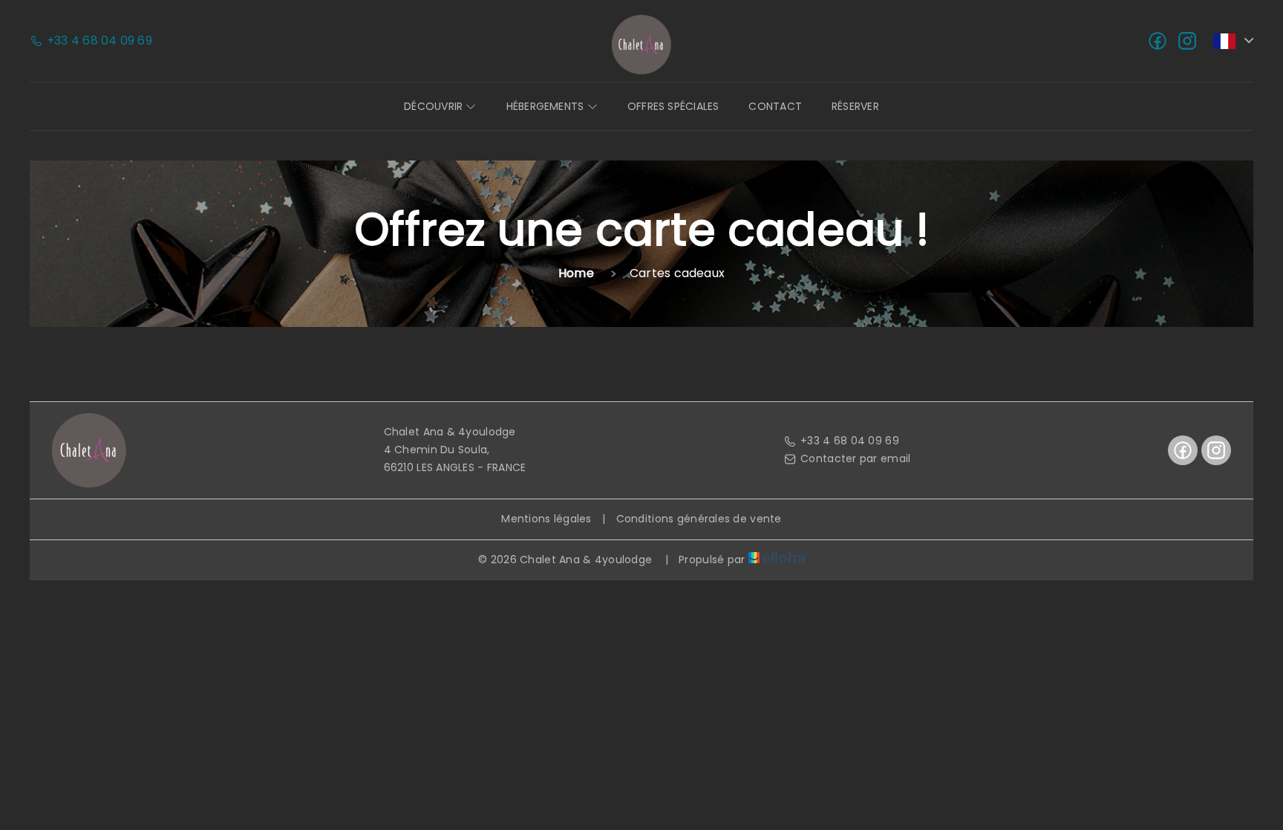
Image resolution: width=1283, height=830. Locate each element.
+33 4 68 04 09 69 (849, 440)
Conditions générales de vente (699, 518)
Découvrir (435, 106)
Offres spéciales (673, 106)
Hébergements (546, 106)
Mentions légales (546, 518)
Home (576, 273)
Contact (775, 106)
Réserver (855, 106)
